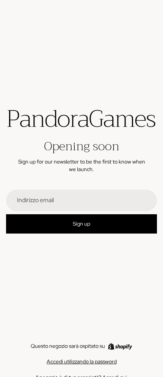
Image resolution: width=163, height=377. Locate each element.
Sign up (81, 223)
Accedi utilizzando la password (82, 361)
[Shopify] (120, 346)
